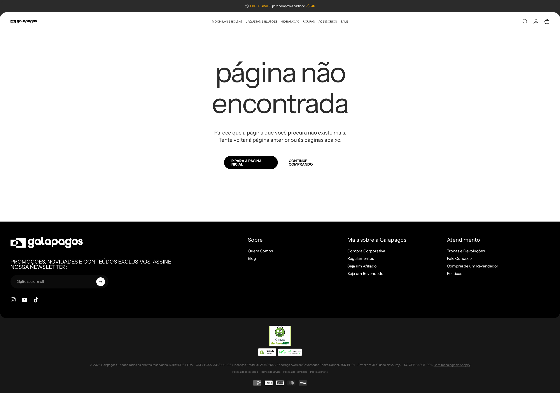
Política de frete (319, 371)
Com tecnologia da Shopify (452, 365)
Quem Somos (260, 251)
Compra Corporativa (366, 251)
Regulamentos (360, 258)
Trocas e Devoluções (466, 251)
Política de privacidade (245, 371)
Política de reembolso (295, 371)
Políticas (454, 273)
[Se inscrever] (100, 281)
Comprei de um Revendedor (472, 266)
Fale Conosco (459, 258)
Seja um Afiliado (362, 266)
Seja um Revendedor (366, 273)
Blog (252, 258)
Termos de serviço (271, 371)
